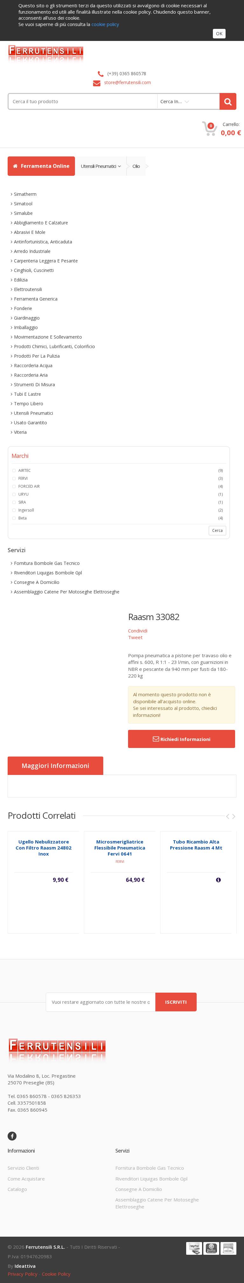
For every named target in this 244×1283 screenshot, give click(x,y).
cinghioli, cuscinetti (34, 270)
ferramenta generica (36, 299)
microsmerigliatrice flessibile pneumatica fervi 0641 (119, 847)
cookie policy (56, 1274)
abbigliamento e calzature (41, 223)
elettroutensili (28, 289)
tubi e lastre (27, 394)
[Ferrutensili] (122, 54)
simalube (23, 213)
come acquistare (26, 1178)
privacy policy (22, 1274)
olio (136, 166)
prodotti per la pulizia (37, 356)
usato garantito (30, 423)
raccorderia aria (31, 375)
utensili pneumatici (99, 166)
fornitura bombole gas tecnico (47, 563)
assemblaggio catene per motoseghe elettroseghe (66, 592)
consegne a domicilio (36, 582)
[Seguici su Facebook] (12, 1136)
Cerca (217, 530)
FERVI (120, 861)
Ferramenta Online (45, 165)
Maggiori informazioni (55, 766)
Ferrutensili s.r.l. (45, 1247)
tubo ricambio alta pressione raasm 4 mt (196, 844)
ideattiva (25, 1266)
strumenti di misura (34, 384)
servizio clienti (23, 1168)
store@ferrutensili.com (127, 82)
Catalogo (17, 1189)
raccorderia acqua (33, 365)
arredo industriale (32, 251)
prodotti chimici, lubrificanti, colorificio (54, 346)
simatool (23, 204)
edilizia (21, 280)
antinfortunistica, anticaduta (43, 242)
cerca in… (171, 101)
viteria (20, 432)
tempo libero (28, 403)
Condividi (137, 630)
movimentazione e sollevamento (48, 337)
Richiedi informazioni (184, 739)
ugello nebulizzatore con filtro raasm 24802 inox (43, 847)
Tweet (135, 637)
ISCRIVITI (176, 1002)
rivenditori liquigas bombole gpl (48, 573)
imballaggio (26, 327)
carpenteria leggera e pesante (46, 261)
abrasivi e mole (29, 232)
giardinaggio (27, 318)
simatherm (25, 194)
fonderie (23, 308)
